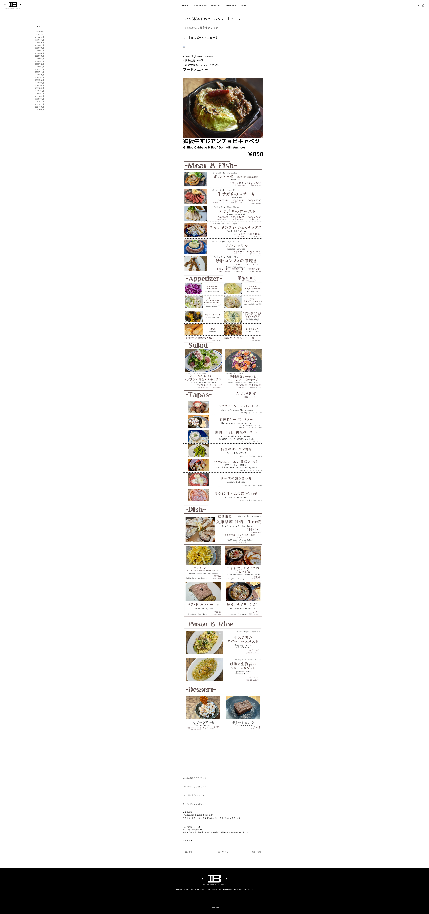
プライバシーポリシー (214, 889)
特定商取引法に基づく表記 (232, 889)
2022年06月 (39, 85)
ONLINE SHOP (231, 5)
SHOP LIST (215, 5)
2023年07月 (39, 51)
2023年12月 (39, 37)
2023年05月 (39, 56)
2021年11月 (39, 104)
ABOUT (185, 5)
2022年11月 (39, 72)
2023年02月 (39, 64)
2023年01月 (39, 67)
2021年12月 (39, 101)
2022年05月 (39, 88)
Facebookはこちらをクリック (194, 787)
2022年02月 (39, 96)
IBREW (217, 907)
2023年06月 (39, 53)
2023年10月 (39, 42)
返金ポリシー (188, 889)
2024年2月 (39, 32)
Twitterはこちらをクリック (193, 795)
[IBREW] (12, 5)
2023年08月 (39, 48)
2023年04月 (39, 59)
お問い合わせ (248, 889)
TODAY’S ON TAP (200, 5)
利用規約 (179, 889)
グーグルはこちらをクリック (194, 804)
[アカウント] (418, 5)
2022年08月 (39, 80)
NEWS (243, 5)
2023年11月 (39, 40)
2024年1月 (39, 34)
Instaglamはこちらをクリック (200, 27)
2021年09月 (39, 110)
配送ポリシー (199, 889)
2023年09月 (39, 45)
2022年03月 (39, 93)
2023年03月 (39, 61)
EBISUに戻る (223, 852)
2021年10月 (39, 107)
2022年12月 (39, 69)
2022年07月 (39, 83)
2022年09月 (39, 77)
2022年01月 (39, 99)
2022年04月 (39, 91)
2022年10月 (39, 75)
